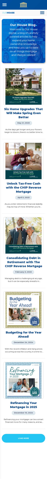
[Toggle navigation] (4, 4)
